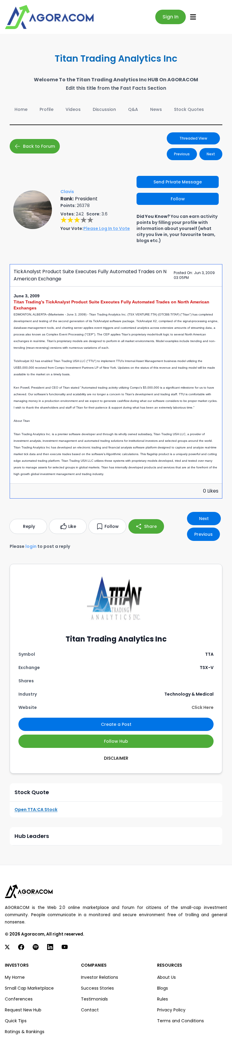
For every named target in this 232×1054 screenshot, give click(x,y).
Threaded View (193, 138)
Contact (90, 1010)
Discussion (104, 109)
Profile (46, 109)
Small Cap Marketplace (29, 988)
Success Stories (97, 988)
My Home (15, 977)
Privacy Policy (171, 1010)
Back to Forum (39, 146)
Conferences (19, 999)
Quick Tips (16, 1021)
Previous (182, 154)
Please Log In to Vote (106, 228)
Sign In (171, 16)
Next (211, 154)
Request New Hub (23, 1010)
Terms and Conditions (180, 1021)
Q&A (133, 109)
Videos (73, 109)
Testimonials (94, 999)
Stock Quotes (189, 109)
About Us (166, 977)
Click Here (203, 707)
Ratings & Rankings (24, 1032)
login (31, 546)
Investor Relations (99, 977)
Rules (162, 999)
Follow (178, 199)
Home (20, 109)
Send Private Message (177, 182)
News (156, 109)
